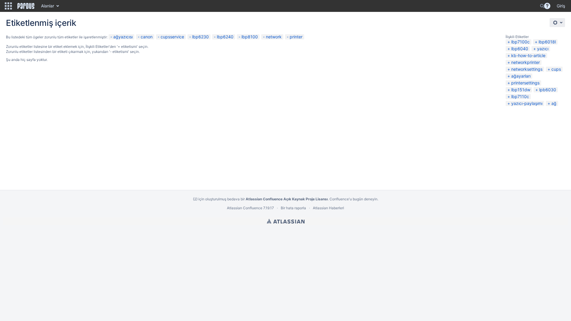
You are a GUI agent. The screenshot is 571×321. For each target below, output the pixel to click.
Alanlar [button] (47, 5)
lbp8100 (249, 36)
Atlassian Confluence (244, 208)
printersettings (525, 82)
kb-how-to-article (528, 55)
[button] (8, 6)
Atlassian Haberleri (328, 208)
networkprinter (525, 62)
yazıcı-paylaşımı (526, 103)
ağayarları (521, 75)
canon (147, 36)
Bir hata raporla (293, 208)
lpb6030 (547, 89)
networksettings (526, 69)
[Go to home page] (26, 6)
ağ (553, 103)
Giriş (561, 5)
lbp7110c (520, 96)
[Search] (542, 6)
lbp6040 (519, 48)
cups (556, 69)
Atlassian (286, 221)
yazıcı (542, 48)
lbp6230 (200, 36)
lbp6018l (547, 41)
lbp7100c (520, 41)
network (274, 36)
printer (296, 36)
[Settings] (557, 22)
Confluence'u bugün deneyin (353, 199)
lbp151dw (520, 89)
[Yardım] (547, 6)
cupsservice (172, 36)
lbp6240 (225, 36)
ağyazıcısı (123, 36)
